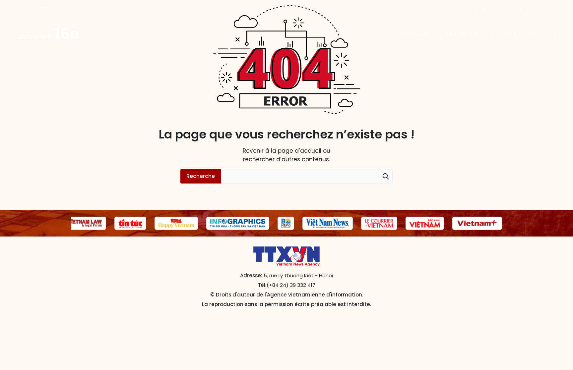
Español (523, 8)
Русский (548, 8)
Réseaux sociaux (513, 33)
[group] (84, 223)
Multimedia (462, 33)
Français (478, 8)
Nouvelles (413, 33)
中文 (501, 8)
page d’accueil (299, 151)
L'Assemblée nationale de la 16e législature (48, 33)
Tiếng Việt (425, 8)
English (452, 8)
